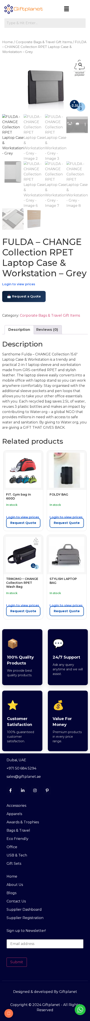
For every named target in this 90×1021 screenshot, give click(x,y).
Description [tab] (19, 330)
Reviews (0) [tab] (47, 330)
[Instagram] (35, 790)
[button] (66, 9)
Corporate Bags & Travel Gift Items (44, 42)
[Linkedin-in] (23, 790)
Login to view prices (18, 284)
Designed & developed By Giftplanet (45, 992)
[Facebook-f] (10, 790)
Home (7, 42)
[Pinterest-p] (47, 790)
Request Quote (23, 523)
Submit (16, 962)
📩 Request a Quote (24, 296)
